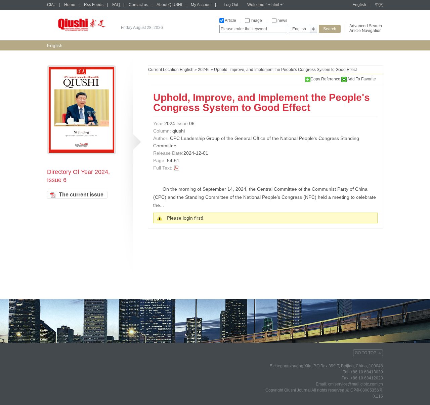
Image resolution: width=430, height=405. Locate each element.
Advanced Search (365, 26)
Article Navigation (365, 30)
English (359, 4)
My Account (201, 4)
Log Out (231, 4)
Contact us (138, 4)
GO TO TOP (365, 353)
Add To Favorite (361, 79)
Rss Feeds (93, 4)
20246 (204, 69)
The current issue (81, 194)
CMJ (51, 4)
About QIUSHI (169, 4)
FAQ (116, 4)
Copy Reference (325, 79)
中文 (379, 4)
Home (69, 4)
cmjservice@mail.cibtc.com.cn (355, 384)
